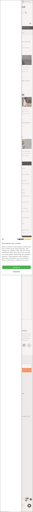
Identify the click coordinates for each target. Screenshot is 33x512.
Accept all (16, 267)
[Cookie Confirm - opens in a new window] (24, 239)
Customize (16, 271)
